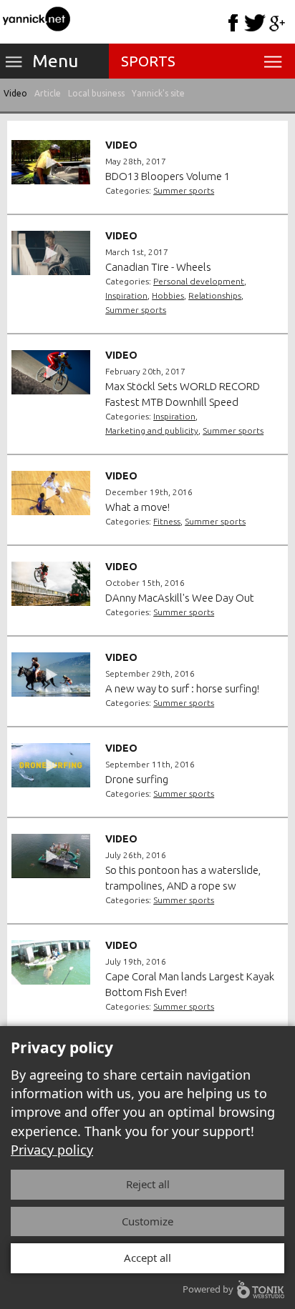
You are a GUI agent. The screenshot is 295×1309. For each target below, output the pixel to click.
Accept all (147, 1257)
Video (15, 93)
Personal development (198, 281)
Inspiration (126, 295)
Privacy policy (52, 1149)
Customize (147, 1221)
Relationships (214, 295)
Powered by (208, 1289)
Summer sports (183, 190)
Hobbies (168, 295)
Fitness (166, 521)
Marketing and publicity (151, 430)
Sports (148, 61)
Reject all (148, 1184)
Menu (55, 61)
